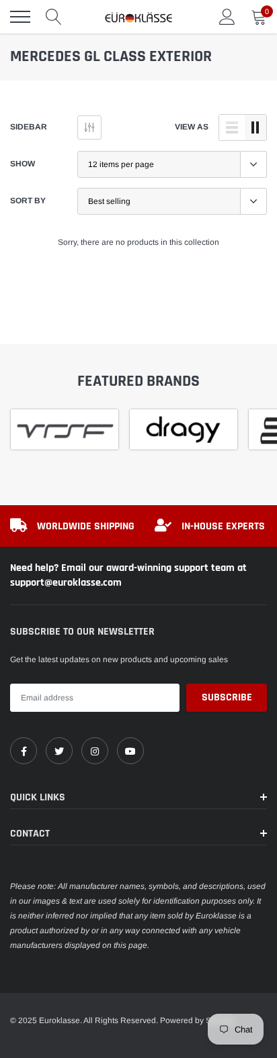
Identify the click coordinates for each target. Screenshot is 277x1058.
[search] (54, 17)
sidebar (28, 126)
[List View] (232, 127)
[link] (23, 750)
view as (191, 126)
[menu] (20, 17)
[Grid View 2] (255, 127)
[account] (227, 16)
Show (22, 163)
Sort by (28, 200)
